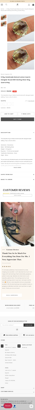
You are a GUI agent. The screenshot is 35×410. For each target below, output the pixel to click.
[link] (3, 17)
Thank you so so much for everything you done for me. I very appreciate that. (16, 256)
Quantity (3, 100)
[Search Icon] (6, 5)
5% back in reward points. (17, 1)
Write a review (17, 195)
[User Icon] (29, 5)
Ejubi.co (29, 401)
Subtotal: (3, 108)
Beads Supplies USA (6, 74)
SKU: (2, 87)
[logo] (17, 4)
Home (2, 9)
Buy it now (17, 119)
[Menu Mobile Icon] (2, 5)
